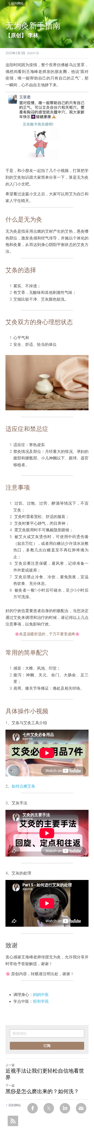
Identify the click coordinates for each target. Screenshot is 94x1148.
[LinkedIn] (65, 1108)
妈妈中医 (41, 994)
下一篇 (10, 1085)
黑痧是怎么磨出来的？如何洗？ (42, 1091)
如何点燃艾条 (23, 786)
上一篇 (10, 1065)
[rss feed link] (13, 1121)
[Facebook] (32, 1108)
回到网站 (17, 3)
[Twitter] (49, 1108)
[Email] (81, 1108)
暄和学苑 (41, 1001)
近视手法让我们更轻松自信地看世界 (44, 1074)
